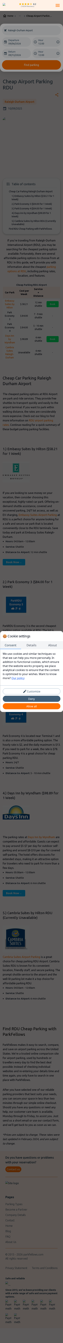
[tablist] (31, 645)
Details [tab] (31, 645)
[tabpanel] (31, 666)
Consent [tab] (10, 645)
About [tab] (52, 645)
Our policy (18, 678)
